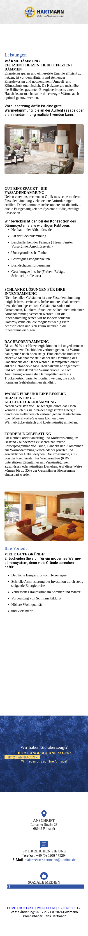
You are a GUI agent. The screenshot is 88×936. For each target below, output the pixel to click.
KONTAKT (26, 908)
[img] (44, 12)
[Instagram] (8, 886)
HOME (11, 908)
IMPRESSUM (46, 908)
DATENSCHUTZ (69, 908)
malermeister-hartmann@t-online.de (50, 860)
